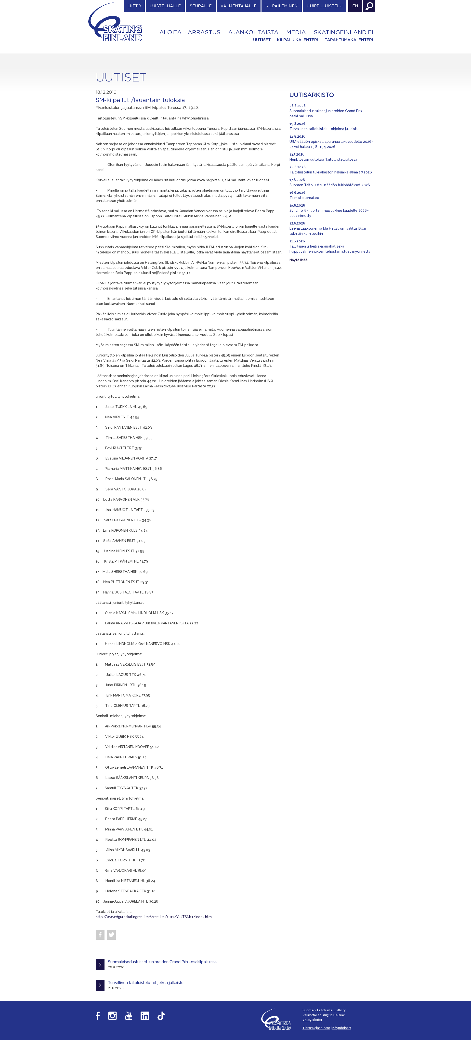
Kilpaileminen (281, 6)
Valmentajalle (239, 6)
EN (355, 6)
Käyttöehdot (341, 1028)
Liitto (134, 6)
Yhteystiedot (312, 1020)
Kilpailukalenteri (297, 40)
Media (296, 33)
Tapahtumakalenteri (349, 40)
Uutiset (262, 40)
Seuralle (201, 6)
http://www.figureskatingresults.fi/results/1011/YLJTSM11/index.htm (154, 917)
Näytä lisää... (299, 260)
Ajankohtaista (253, 33)
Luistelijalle (165, 6)
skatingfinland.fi (343, 33)
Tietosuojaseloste (316, 1028)
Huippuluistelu (324, 6)
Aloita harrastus (189, 33)
